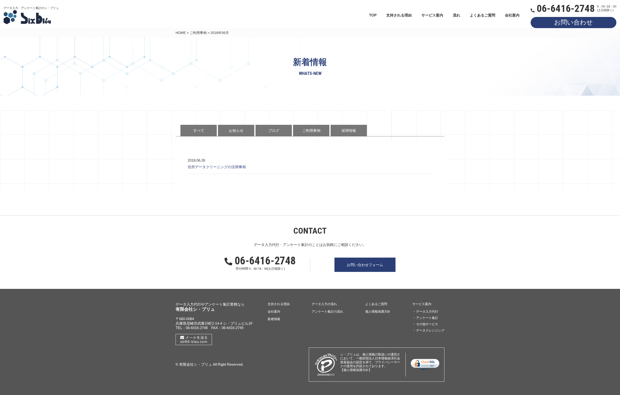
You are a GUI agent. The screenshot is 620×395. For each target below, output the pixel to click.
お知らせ (236, 130)
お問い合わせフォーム (365, 265)
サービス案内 (432, 15)
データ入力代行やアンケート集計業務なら (210, 304)
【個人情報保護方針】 (356, 370)
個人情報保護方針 (377, 311)
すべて (198, 130)
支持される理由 (399, 15)
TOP (373, 15)
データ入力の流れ (324, 304)
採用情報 (348, 130)
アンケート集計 (427, 318)
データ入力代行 (427, 311)
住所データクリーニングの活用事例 (217, 167)
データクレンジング (430, 330)
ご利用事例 (198, 33)
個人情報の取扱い (375, 354)
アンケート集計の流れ (327, 311)
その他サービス (427, 324)
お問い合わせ (573, 22)
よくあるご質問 (482, 15)
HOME (181, 33)
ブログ (273, 130)
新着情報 (274, 319)
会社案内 (512, 15)
